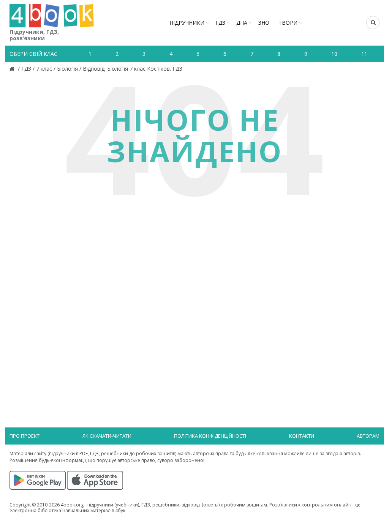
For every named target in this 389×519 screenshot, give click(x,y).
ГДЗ (220, 22)
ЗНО (263, 22)
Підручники (186, 22)
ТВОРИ (287, 22)
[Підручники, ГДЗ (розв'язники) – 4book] (12, 68)
